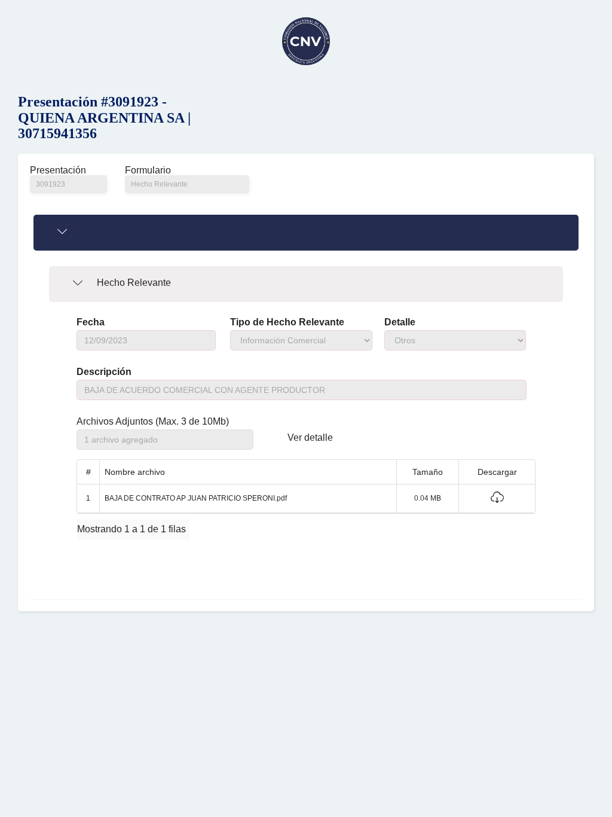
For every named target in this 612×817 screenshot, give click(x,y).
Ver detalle (310, 438)
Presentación (58, 170)
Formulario (148, 170)
